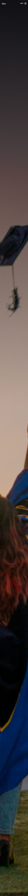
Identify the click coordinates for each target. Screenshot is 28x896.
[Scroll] (14, 806)
